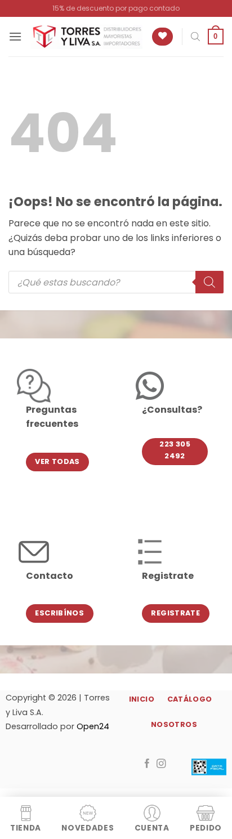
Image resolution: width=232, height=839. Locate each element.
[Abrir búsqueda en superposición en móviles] (195, 36)
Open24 (93, 726)
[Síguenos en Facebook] (147, 764)
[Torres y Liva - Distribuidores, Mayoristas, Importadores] (86, 37)
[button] (15, 36)
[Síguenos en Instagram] (161, 764)
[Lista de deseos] (162, 37)
